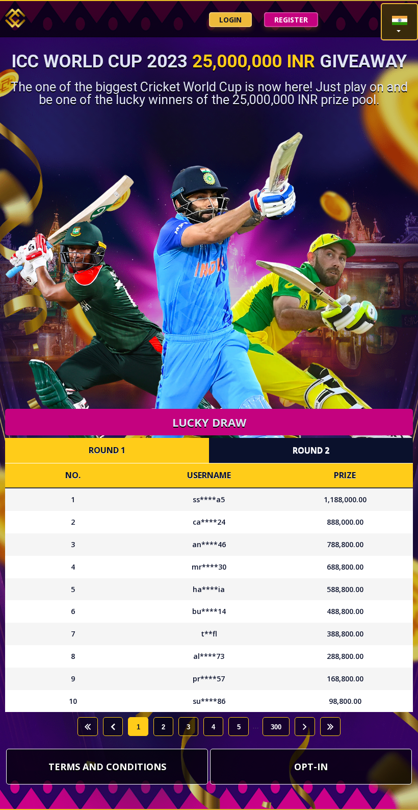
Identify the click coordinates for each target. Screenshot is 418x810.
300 (276, 727)
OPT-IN (311, 766)
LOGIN (230, 19)
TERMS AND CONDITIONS (107, 766)
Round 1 (107, 450)
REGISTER (291, 19)
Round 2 (311, 450)
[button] (399, 21)
